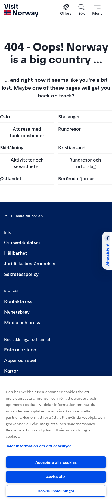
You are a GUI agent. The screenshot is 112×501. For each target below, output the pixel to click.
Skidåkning (11, 147)
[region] (56, 438)
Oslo (5, 116)
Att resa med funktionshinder (27, 131)
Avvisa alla (56, 476)
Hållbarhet (15, 253)
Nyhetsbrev (17, 311)
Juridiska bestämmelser (30, 263)
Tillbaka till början (26, 215)
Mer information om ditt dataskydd (39, 445)
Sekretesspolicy (21, 274)
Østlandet (10, 178)
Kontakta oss (18, 301)
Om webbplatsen (22, 242)
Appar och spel (20, 360)
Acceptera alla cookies (56, 462)
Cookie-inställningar (56, 490)
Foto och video (20, 349)
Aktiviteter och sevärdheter (27, 162)
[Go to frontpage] (21, 10)
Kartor (11, 370)
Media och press (22, 322)
